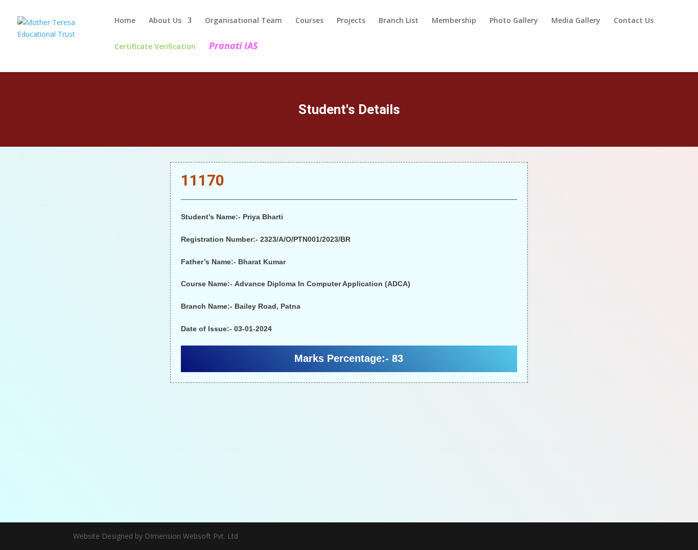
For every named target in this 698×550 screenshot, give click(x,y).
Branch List (398, 21)
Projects (351, 21)
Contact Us (634, 21)
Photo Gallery (514, 21)
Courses (309, 21)
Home (124, 21)
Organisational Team (243, 21)
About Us (165, 21)
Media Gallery (575, 21)
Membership (454, 21)
